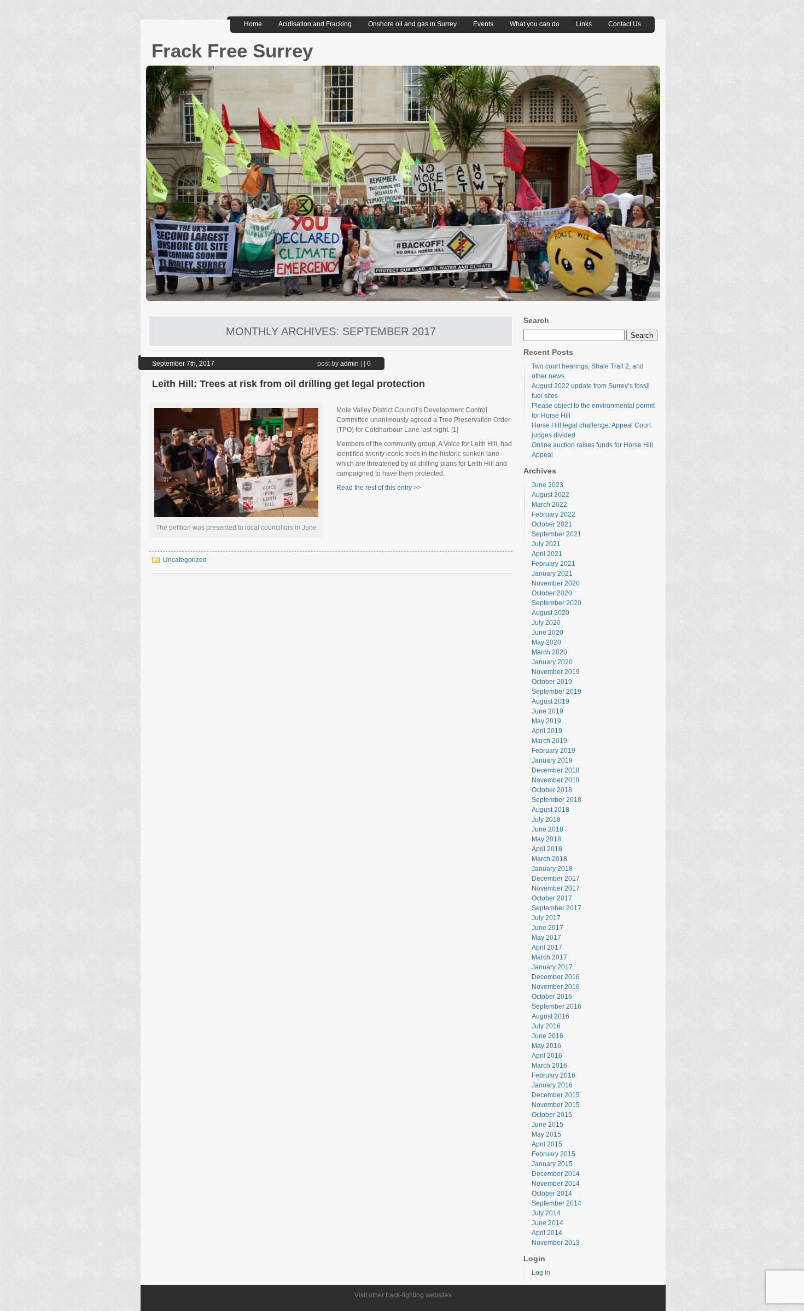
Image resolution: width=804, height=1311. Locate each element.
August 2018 (550, 809)
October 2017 (552, 898)
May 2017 (546, 937)
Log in (541, 1273)
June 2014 (547, 1223)
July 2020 (546, 623)
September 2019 (556, 691)
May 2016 (546, 1046)
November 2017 (556, 888)
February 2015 (553, 1154)
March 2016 (549, 1065)
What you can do (535, 24)
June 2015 (547, 1124)
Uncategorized (185, 560)
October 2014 (552, 1193)
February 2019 (553, 750)
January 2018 (552, 869)
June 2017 (547, 928)
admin (349, 363)
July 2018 (546, 819)
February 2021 (553, 563)
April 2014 (547, 1233)
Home (253, 24)
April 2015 (547, 1144)
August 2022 (550, 495)
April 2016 (547, 1056)
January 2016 (552, 1085)
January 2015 (552, 1164)
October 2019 (552, 682)
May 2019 (546, 721)
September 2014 (556, 1203)
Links (584, 24)
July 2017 (546, 918)
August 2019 (550, 701)
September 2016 (556, 1006)
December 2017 (556, 878)
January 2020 (552, 662)
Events (483, 24)
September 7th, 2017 (183, 363)
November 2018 (556, 780)
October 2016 (552, 996)
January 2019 (552, 760)
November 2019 (556, 672)
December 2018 (556, 770)
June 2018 (547, 829)
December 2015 (556, 1095)
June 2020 (547, 632)
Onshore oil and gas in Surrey (412, 24)
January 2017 (552, 967)
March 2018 (549, 859)
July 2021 (546, 544)
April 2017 (547, 947)
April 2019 (547, 731)
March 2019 (549, 741)
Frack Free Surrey (232, 50)
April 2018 (547, 849)
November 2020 (556, 583)
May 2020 (546, 642)
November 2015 (556, 1105)
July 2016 (546, 1026)
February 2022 (553, 514)
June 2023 (547, 485)
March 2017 (549, 957)
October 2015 (552, 1115)
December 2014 (556, 1174)
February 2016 (553, 1075)
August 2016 (550, 1016)
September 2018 (556, 800)
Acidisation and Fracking (315, 24)
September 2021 (556, 534)
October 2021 (552, 524)
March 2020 (549, 652)
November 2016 (556, 987)
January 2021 (552, 573)
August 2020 (550, 613)
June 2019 (547, 711)
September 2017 (556, 908)
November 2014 (556, 1183)
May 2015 (546, 1134)
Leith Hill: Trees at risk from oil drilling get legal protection (288, 383)
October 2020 (552, 593)
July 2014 (546, 1213)
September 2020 (556, 603)
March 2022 (549, 504)
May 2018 (546, 839)
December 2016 (556, 977)
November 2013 (556, 1242)
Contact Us (624, 24)
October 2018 (552, 790)
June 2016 (547, 1036)
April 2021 (547, 554)
